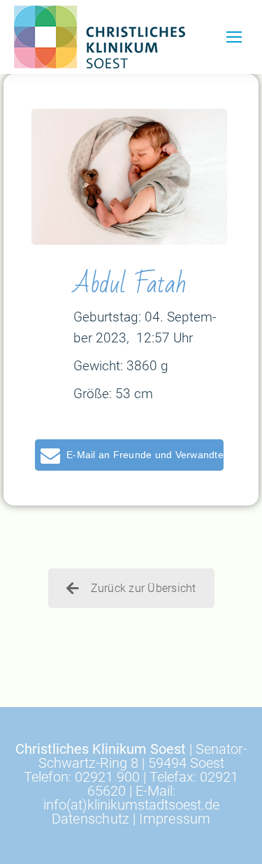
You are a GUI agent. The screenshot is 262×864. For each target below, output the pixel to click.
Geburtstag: (107, 317)
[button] (129, 455)
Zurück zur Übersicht (143, 588)
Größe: (92, 394)
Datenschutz (91, 818)
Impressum (174, 818)
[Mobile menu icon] (234, 37)
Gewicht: (98, 366)
